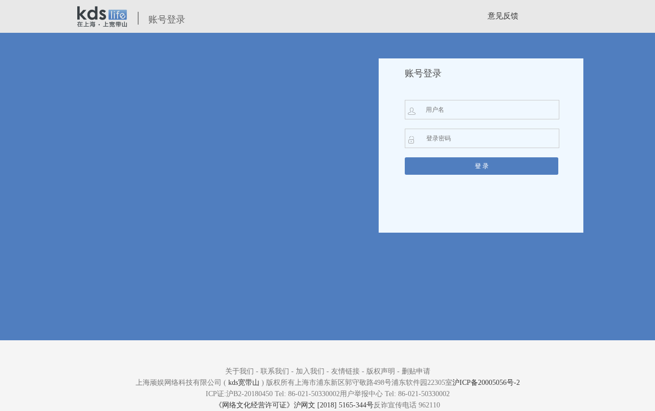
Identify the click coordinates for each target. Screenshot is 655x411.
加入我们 (310, 371)
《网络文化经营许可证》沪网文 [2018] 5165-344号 (294, 405)
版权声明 (380, 371)
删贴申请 (416, 371)
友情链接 (345, 371)
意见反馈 (503, 16)
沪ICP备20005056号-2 (486, 382)
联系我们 (274, 371)
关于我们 (239, 371)
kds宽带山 (243, 382)
